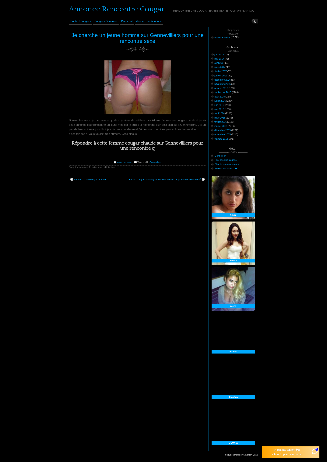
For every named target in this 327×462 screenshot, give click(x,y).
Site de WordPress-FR (226, 168)
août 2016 (219, 96)
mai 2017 (219, 58)
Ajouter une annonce (149, 21)
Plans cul (126, 21)
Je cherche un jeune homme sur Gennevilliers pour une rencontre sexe (138, 38)
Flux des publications (226, 160)
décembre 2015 (222, 130)
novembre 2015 (222, 134)
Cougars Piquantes (105, 21)
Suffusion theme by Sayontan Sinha (241, 455)
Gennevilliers (155, 162)
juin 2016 (219, 105)
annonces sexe (124, 162)
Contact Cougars (80, 21)
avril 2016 (219, 113)
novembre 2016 (222, 84)
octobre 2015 (221, 139)
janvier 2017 (220, 75)
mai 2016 (219, 109)
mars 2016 (219, 117)
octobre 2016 (221, 88)
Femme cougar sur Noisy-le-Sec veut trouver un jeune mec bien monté (164, 179)
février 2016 (220, 122)
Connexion (220, 156)
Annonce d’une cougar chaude (90, 179)
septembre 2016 (222, 92)
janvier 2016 (220, 126)
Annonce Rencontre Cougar (116, 9)
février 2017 (220, 71)
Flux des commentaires (227, 164)
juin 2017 (219, 54)
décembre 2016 (222, 80)
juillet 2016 (220, 101)
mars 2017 (219, 67)
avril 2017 (219, 63)
